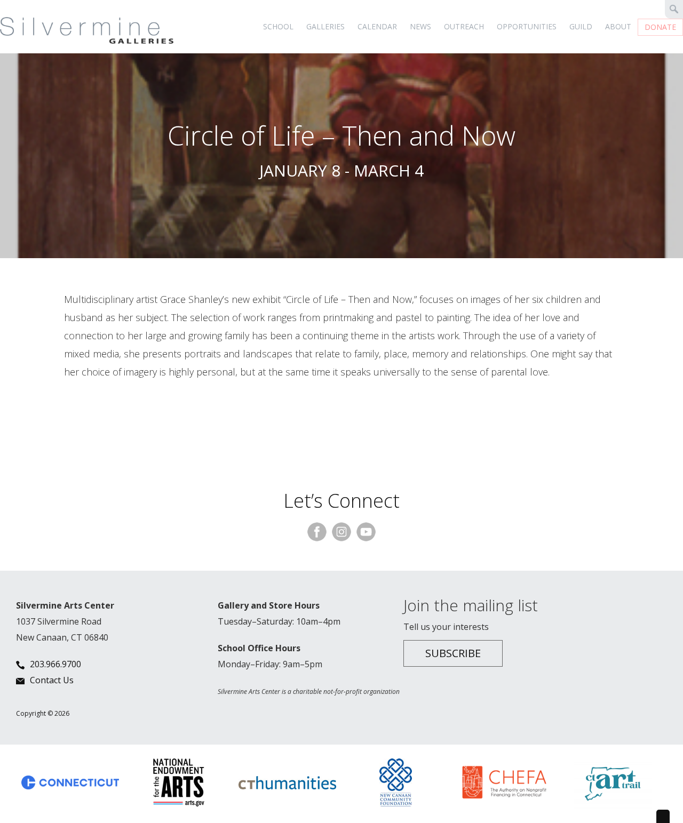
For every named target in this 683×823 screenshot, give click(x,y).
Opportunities (527, 26)
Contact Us (52, 680)
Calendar (377, 26)
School (278, 26)
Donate (660, 27)
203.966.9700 (55, 664)
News (420, 26)
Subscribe (453, 653)
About (618, 26)
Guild (580, 26)
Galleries (325, 26)
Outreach (464, 26)
